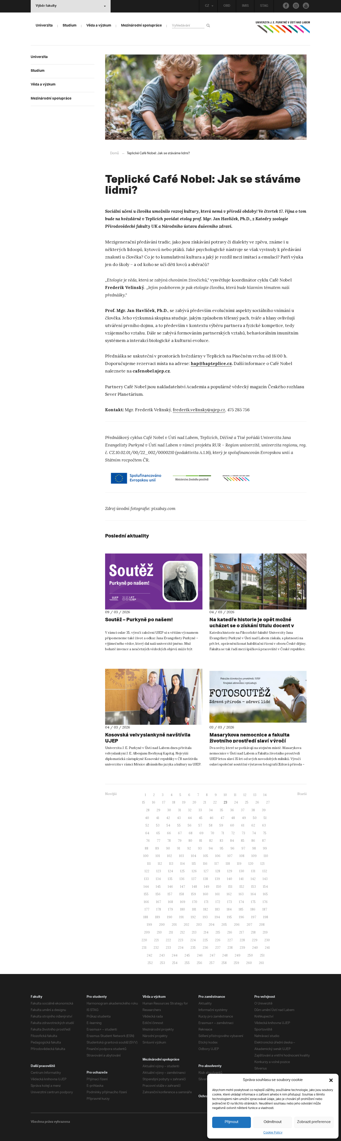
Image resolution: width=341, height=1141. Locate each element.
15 (143, 802)
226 (217, 940)
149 (206, 886)
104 (193, 856)
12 (244, 795)
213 (194, 932)
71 (222, 833)
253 (162, 963)
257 (211, 963)
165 (265, 894)
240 (255, 948)
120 (250, 864)
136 (181, 879)
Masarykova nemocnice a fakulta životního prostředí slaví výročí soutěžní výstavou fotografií (249, 741)
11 (235, 795)
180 (182, 909)
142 (253, 879)
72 (233, 833)
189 (157, 917)
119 (239, 864)
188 (145, 917)
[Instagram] (296, 5)
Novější (111, 794)
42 (168, 818)
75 (264, 833)
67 (180, 833)
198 (265, 917)
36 (232, 810)
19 (183, 802)
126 (194, 871)
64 (147, 833)
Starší (302, 794)
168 (170, 902)
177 (147, 909)
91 (178, 848)
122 (147, 871)
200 (162, 924)
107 (229, 856)
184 (229, 909)
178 (158, 909)
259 (236, 963)
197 (253, 917)
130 (241, 871)
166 (146, 902)
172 (217, 902)
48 (233, 818)
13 (254, 795)
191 (181, 917)
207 (249, 924)
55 (179, 825)
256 (199, 963)
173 (229, 902)
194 (217, 917)
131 (253, 871)
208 (262, 924)
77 (158, 840)
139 (217, 879)
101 (158, 856)
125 (182, 871)
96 (232, 848)
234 (180, 948)
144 (146, 886)
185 (241, 909)
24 (236, 802)
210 (159, 932)
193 (205, 917)
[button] (331, 1080)
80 (190, 840)
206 (237, 924)
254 (174, 963)
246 (200, 955)
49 (244, 818)
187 (264, 909)
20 (194, 802)
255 (187, 963)
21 (204, 802)
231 (144, 948)
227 (230, 940)
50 (255, 818)
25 (246, 802)
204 (211, 924)
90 (168, 848)
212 (182, 932)
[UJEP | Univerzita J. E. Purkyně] (282, 29)
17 (163, 802)
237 (217, 948)
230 (267, 940)
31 (179, 810)
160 (205, 894)
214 (205, 932)
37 (242, 810)
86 (253, 840)
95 (221, 848)
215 (217, 932)
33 (200, 810)
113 (171, 864)
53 (158, 825)
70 (212, 833)
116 (205, 864)
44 (190, 818)
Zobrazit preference (314, 1122)
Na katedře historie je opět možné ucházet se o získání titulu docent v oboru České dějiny (251, 625)
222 (168, 940)
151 (230, 886)
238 (230, 948)
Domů (114, 153)
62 (253, 825)
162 (229, 894)
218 (253, 932)
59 (221, 825)
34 (211, 810)
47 (222, 818)
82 (211, 840)
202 (186, 924)
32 (189, 810)
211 (171, 932)
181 (194, 909)
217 (241, 932)
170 (194, 902)
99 (265, 848)
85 (242, 840)
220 (144, 940)
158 (181, 894)
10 (225, 795)
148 (194, 886)
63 (264, 825)
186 (252, 909)
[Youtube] (306, 5)
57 (200, 825)
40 (147, 818)
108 (241, 856)
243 (162, 955)
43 (179, 818)
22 (215, 802)
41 (157, 818)
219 (265, 932)
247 (212, 955)
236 (205, 948)
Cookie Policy (272, 1132)
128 (217, 871)
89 (157, 848)
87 (264, 840)
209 (147, 932)
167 (158, 902)
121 (262, 864)
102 (169, 856)
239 (242, 948)
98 (254, 848)
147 (182, 886)
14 (265, 795)
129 (229, 871)
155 (146, 894)
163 (241, 894)
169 (182, 902)
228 (242, 940)
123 (158, 871)
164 (253, 894)
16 (153, 802)
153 (253, 886)
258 (224, 963)
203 (199, 924)
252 (150, 963)
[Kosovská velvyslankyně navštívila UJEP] (153, 697)
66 (169, 833)
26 (257, 802)
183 (217, 909)
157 (170, 894)
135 (170, 879)
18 (173, 802)
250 (250, 955)
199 (149, 924)
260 (249, 963)
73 (243, 833)
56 (189, 825)
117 (216, 864)
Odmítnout (273, 1122)
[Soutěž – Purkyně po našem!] (153, 582)
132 (264, 871)
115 (194, 864)
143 (265, 879)
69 (201, 833)
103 (181, 856)
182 (205, 909)
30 (169, 810)
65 (158, 833)
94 (211, 848)
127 (206, 871)
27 (268, 802)
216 (229, 932)
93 (200, 848)
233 (168, 948)
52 (147, 825)
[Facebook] (286, 5)
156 (158, 894)
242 (149, 955)
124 (170, 871)
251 (262, 955)
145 (158, 886)
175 (253, 902)
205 (224, 924)
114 (182, 864)
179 (170, 909)
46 (211, 818)
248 (225, 955)
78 (169, 840)
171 (206, 902)
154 (265, 886)
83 (221, 840)
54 (168, 825)
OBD (226, 6)
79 (179, 840)
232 (156, 948)
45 (200, 818)
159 (193, 894)
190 (169, 917)
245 (187, 955)
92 (189, 848)
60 (232, 825)
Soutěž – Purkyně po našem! (139, 619)
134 (158, 879)
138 (205, 879)
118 (228, 864)
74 (254, 833)
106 (217, 856)
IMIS (245, 6)
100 (146, 856)
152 (241, 886)
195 (229, 917)
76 (148, 840)
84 (232, 840)
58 (210, 825)
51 (265, 818)
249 (237, 955)
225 (205, 940)
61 (242, 825)
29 (158, 810)
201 (174, 924)
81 (200, 840)
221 (156, 940)
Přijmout (231, 1122)
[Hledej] (209, 25)
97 (243, 848)
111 (149, 864)
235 (193, 948)
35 (221, 810)
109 (254, 856)
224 (193, 940)
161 (217, 894)
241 (267, 948)
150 (218, 886)
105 (205, 856)
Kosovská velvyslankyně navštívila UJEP (147, 738)
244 (174, 955)
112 (160, 864)
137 (193, 879)
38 (253, 810)
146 (170, 886)
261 (261, 963)
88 (146, 848)
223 (180, 940)
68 (190, 833)
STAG (264, 6)
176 (265, 902)
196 (241, 917)
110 (266, 856)
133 (146, 879)
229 (254, 940)
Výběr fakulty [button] (46, 6)
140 (229, 879)
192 (193, 917)
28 (148, 810)
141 (241, 879)
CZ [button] (207, 6)
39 (264, 810)
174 (241, 902)
